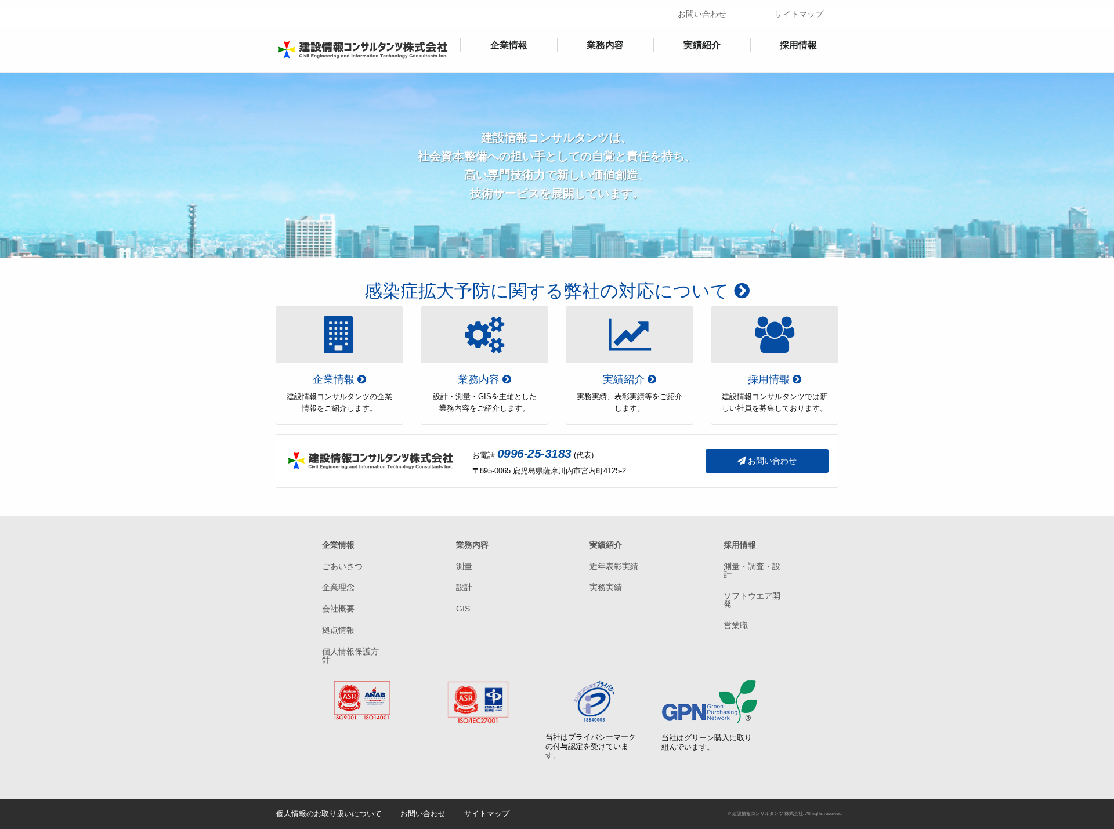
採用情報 (798, 45)
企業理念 (338, 587)
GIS (463, 608)
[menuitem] (508, 45)
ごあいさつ (342, 566)
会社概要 (338, 608)
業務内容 (605, 45)
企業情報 (508, 45)
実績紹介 (702, 45)
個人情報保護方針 (350, 655)
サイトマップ (799, 14)
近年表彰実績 (613, 566)
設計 (464, 587)
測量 (464, 566)
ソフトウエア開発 (752, 600)
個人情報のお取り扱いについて (329, 813)
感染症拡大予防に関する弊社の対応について (549, 289)
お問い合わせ (702, 14)
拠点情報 (338, 630)
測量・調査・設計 (752, 570)
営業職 (736, 625)
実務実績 (605, 587)
